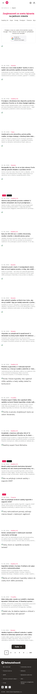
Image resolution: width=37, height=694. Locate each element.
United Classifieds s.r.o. (15, 691)
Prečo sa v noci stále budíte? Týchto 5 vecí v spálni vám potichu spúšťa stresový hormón (17, 69)
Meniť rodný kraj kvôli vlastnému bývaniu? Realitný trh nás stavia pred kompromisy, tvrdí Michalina (18, 467)
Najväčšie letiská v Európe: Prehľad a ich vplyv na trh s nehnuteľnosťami (18, 567)
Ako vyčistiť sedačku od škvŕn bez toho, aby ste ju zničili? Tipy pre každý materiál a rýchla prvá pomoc (18, 301)
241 (30, 652)
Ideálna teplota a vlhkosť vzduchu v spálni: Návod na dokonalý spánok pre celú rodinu (17, 633)
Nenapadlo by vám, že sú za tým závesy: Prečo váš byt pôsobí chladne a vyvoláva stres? (18, 168)
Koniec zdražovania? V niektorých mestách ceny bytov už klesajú (16, 534)
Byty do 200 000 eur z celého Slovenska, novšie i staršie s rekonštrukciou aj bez (16, 235)
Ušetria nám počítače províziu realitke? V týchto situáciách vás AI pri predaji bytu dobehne (16, 202)
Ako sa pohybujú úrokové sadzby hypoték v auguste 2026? (17, 501)
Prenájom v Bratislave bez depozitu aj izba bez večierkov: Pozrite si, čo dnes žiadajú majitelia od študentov (18, 102)
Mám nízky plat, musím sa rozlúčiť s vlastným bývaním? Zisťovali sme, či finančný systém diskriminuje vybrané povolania (17, 600)
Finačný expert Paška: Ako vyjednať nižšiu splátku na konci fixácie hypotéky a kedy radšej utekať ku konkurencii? (18, 401)
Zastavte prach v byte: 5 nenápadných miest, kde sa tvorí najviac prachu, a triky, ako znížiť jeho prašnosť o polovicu (18, 268)
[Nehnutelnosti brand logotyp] (3, 3)
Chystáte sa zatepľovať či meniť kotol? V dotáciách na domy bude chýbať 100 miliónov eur (17, 335)
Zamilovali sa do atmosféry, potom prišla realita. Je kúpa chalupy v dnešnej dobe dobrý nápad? (18, 135)
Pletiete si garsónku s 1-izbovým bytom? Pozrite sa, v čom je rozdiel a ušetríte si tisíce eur (18, 368)
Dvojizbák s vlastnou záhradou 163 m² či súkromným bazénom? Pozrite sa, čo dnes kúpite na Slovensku (16, 434)
